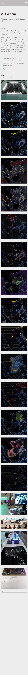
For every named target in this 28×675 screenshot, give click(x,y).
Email (17, 77)
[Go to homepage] (2, 3)
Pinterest (13, 77)
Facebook (3, 77)
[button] (26, 3)
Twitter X (8, 77)
